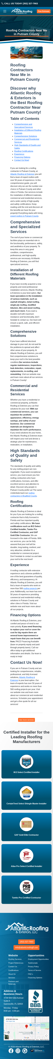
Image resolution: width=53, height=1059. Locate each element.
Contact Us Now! (21, 160)
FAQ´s (30, 974)
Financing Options (22, 157)
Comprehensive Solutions (25, 136)
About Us (12, 974)
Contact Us (12, 967)
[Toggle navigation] (4, 11)
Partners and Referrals (13, 982)
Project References (15, 963)
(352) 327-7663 (26, 942)
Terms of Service (34, 970)
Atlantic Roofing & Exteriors (22, 174)
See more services (26, 720)
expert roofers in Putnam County (24, 216)
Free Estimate (43, 11)
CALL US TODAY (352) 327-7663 (21, 3)
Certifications (13, 970)
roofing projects (30, 588)
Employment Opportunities (38, 959)
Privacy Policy (33, 967)
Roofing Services (15, 959)
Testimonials (33, 963)
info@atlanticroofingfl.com (26, 947)
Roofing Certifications (23, 151)
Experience (19, 154)
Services (11, 978)
